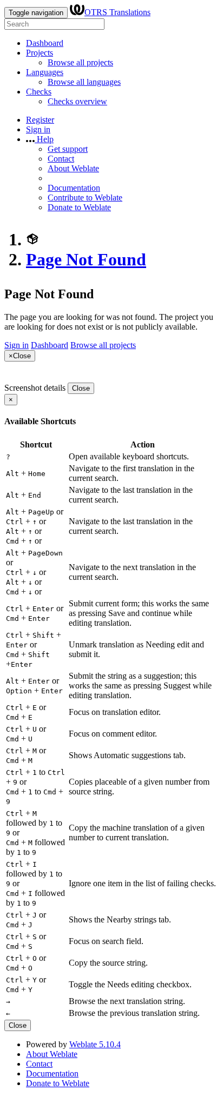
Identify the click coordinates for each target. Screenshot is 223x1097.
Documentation (74, 187)
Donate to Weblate (79, 207)
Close (81, 388)
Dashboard (44, 43)
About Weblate (73, 168)
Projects (39, 52)
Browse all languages (84, 81)
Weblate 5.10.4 (95, 1044)
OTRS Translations (117, 12)
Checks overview (77, 101)
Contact (61, 158)
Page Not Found (86, 259)
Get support (68, 148)
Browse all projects (80, 62)
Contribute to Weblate (85, 197)
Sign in (38, 129)
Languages (44, 72)
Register (40, 119)
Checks (38, 91)
